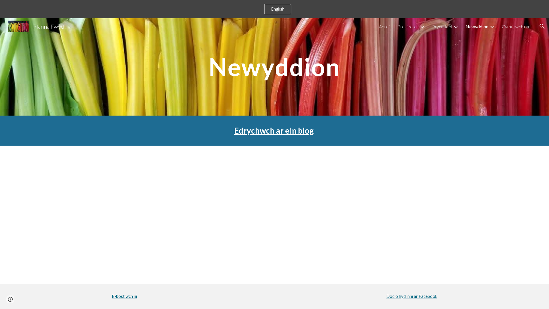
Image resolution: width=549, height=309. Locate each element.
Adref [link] (384, 26)
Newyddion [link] (477, 26)
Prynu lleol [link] (442, 26)
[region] (274, 9)
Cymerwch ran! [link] (517, 26)
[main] (274, 66)
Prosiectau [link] (408, 26)
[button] (542, 26)
